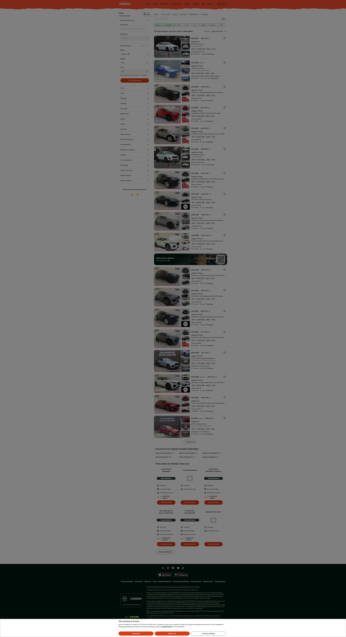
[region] (173, 628)
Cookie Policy (166, 627)
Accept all (136, 633)
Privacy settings (208, 633)
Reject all (172, 633)
